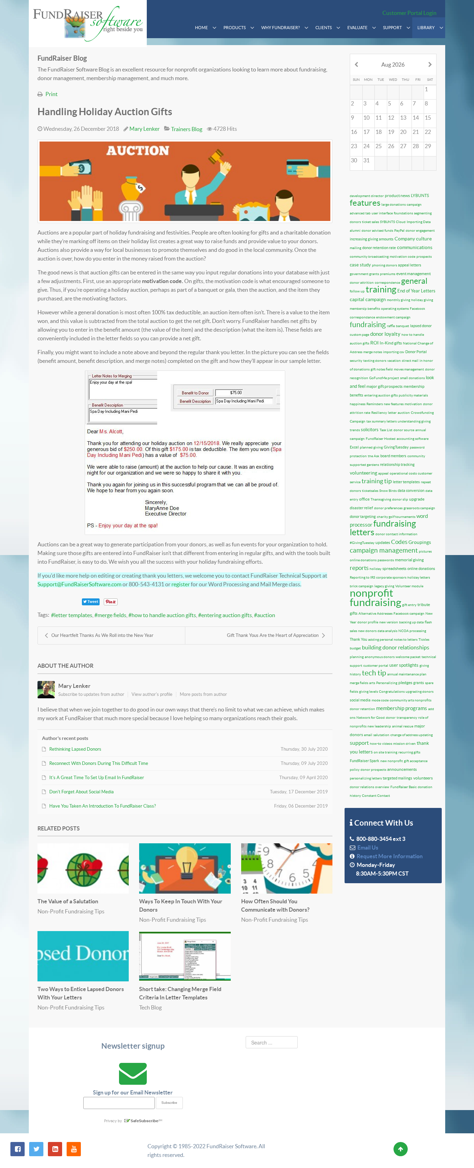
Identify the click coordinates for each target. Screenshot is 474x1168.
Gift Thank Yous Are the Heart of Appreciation (273, 635)
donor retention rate (379, 248)
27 (403, 146)
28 (416, 146)
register (180, 584)
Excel (354, 447)
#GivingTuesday (362, 543)
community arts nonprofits (410, 700)
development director (367, 196)
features (365, 202)
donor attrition (362, 282)
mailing (355, 248)
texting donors (374, 361)
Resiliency (379, 413)
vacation (394, 361)
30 (354, 160)
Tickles (423, 639)
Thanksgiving (381, 499)
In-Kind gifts (391, 343)
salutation (381, 735)
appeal (383, 473)
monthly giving (398, 300)
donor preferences (388, 508)
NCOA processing (412, 631)
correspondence (387, 282)
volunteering (363, 473)
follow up (357, 291)
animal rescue (402, 726)
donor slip (400, 499)
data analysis (387, 631)
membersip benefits (365, 308)
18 (378, 132)
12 (391, 117)
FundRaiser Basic (403, 787)
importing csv (393, 352)
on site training (385, 752)
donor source (403, 430)
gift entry (409, 605)
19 (391, 132)
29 (428, 146)
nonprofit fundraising (375, 597)
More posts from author (203, 694)
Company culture (413, 238)
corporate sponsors (391, 577)
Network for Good (370, 717)
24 (366, 146)
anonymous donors (380, 657)
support (359, 743)
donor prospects (373, 769)
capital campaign (368, 299)
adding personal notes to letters (392, 639)
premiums (387, 274)
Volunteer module (409, 586)
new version (388, 622)
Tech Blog (150, 1007)
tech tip (374, 673)
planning (357, 657)
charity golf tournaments (396, 517)
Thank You (358, 639)
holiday (375, 569)
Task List (386, 430)
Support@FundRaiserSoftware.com (79, 584)
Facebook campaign (408, 613)
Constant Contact (376, 796)
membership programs (401, 708)
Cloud (401, 222)
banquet (402, 326)
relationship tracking (397, 464)
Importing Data (419, 222)
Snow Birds (388, 491)
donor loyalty (385, 334)
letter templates (73, 615)
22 (428, 132)
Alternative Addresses (375, 613)
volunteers (423, 778)
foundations (403, 213)
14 (416, 117)
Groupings (419, 542)
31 (366, 160)
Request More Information (389, 856)
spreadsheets (394, 568)
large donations (393, 204)
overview (382, 787)
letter (392, 413)
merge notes (372, 352)
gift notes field (382, 369)
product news (397, 195)
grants (418, 683)
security (356, 361)
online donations (363, 560)
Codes (399, 541)
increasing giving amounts (371, 239)
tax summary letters (381, 421)
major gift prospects (384, 386)
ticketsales (370, 491)
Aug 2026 (393, 64)
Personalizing (386, 683)
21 (416, 132)
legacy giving (384, 586)
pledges (405, 682)
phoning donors (384, 265)
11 (378, 117)
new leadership (379, 726)
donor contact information (396, 534)
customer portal (375, 665)
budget (355, 648)
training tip (377, 481)
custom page (359, 334)
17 (366, 132)
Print (51, 94)
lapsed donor (421, 326)
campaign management (384, 550)
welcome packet (408, 657)
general (414, 280)
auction (266, 615)
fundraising (368, 325)
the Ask (373, 456)
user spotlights (403, 665)
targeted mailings (397, 778)
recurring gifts (409, 752)
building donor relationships (395, 647)
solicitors (370, 429)
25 (378, 146)
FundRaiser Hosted (381, 439)
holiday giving (422, 300)
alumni (355, 230)
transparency (407, 717)
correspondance (362, 317)
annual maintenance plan (406, 674)
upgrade (416, 499)
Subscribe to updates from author (91, 694)
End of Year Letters (416, 290)
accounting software (413, 439)
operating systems (395, 308)
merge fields (112, 615)
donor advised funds (377, 230)
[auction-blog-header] (184, 181)
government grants (364, 274)
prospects (424, 256)
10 (366, 117)
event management (413, 273)
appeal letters (409, 265)
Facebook (417, 308)
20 (403, 132)
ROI (374, 343)
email (368, 735)
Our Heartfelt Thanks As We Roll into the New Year (102, 635)
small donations (412, 378)
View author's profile (152, 694)
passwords (386, 560)
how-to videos (381, 743)
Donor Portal (416, 352)
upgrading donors (419, 691)
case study (360, 264)
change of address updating (411, 735)
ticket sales (370, 222)
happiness (357, 404)
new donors (367, 631)
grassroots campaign (419, 508)
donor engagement (420, 230)
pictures (425, 551)
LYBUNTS (420, 195)
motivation (413, 404)
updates (382, 542)
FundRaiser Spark (364, 761)
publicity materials (413, 395)
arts (372, 683)
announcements (402, 769)
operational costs (403, 473)
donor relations (362, 787)
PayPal (399, 230)
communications (414, 247)
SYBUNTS (387, 222)
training (381, 289)
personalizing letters (366, 778)
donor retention (362, 709)
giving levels (368, 691)
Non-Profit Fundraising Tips (70, 911)
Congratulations (392, 691)
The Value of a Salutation (67, 901)
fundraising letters (383, 528)
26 (391, 146)
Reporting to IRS (362, 577)
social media (360, 700)
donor (391, 717)
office (364, 499)
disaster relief (361, 508)
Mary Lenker (144, 129)
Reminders (374, 404)
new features (394, 404)
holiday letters (418, 577)
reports (359, 567)
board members (393, 456)
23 (354, 146)
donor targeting (363, 516)
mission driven (404, 743)
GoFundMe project (384, 378)
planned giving (371, 447)
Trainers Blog (186, 129)
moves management (409, 369)
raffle (391, 326)
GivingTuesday (396, 447)
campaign (414, 204)
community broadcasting (369, 256)
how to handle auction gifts (164, 615)
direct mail (410, 361)
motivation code (402, 256)
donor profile (367, 622)
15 (428, 117)
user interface (382, 213)
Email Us (366, 847)
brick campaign (361, 586)
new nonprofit (391, 761)
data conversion (411, 490)
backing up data (411, 622)
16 (354, 132)
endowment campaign (393, 317)
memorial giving (409, 559)
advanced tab (360, 213)
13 (403, 117)
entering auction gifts (226, 615)
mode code (380, 700)
